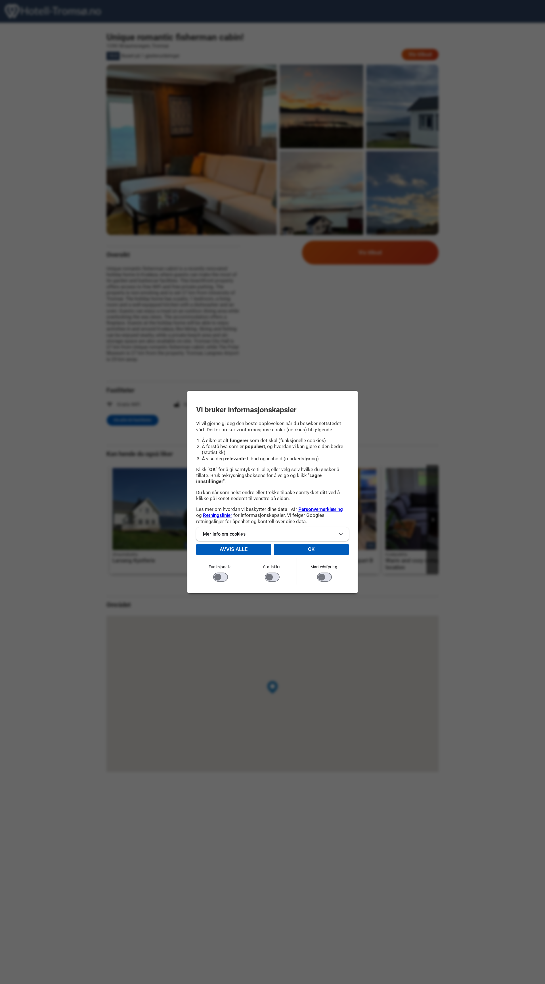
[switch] (220, 577)
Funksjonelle (220, 567)
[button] (272, 534)
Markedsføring (324, 567)
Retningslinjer (217, 515)
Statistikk (271, 567)
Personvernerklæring (320, 509)
